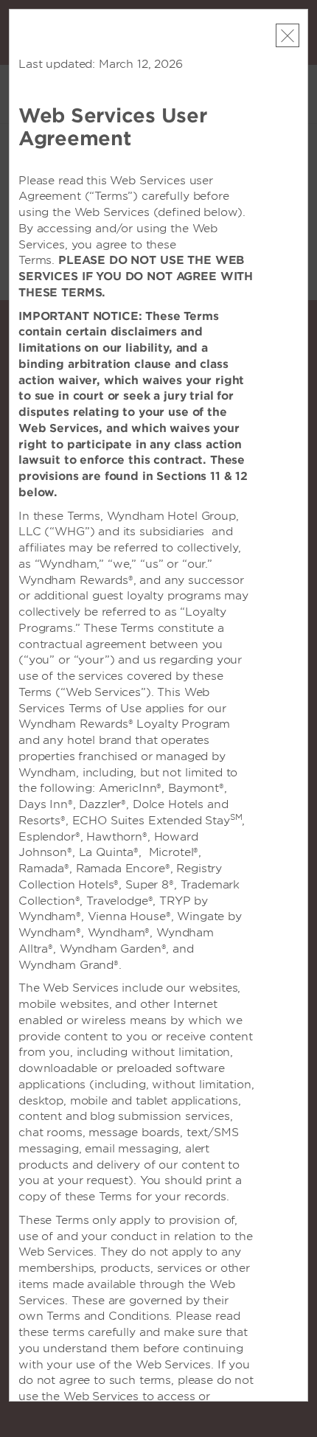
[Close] (287, 35)
